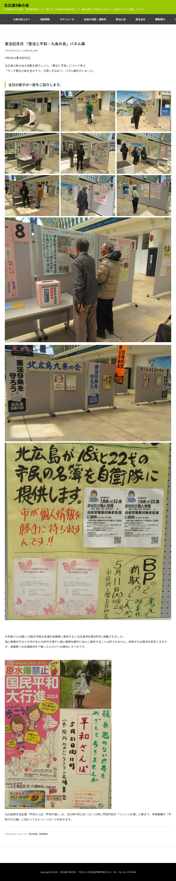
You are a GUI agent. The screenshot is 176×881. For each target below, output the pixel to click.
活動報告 (43, 833)
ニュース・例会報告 (28, 833)
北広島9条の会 (16, 5)
